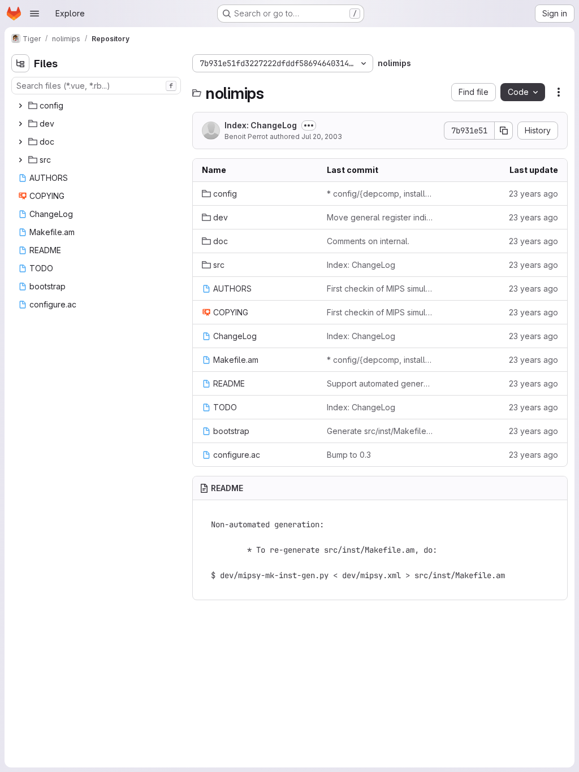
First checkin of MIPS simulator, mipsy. (380, 288)
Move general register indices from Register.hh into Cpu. (380, 217)
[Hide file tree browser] (20, 63)
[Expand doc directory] (20, 142)
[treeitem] (97, 106)
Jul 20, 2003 (321, 136)
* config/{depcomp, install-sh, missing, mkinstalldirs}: (380, 193)
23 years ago (533, 193)
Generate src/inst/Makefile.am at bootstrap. (380, 431)
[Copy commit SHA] (504, 131)
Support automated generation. (380, 383)
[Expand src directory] (20, 160)
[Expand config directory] (20, 105)
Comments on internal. (368, 241)
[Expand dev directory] (20, 124)
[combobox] (96, 85)
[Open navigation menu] (34, 14)
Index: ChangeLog (260, 125)
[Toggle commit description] (308, 125)
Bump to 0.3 (349, 454)
